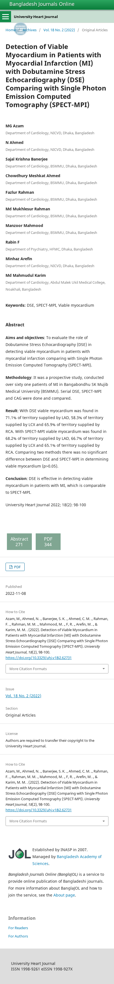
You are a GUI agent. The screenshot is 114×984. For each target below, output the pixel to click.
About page (64, 895)
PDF (17, 566)
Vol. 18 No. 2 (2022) (59, 29)
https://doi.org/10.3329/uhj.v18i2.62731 (39, 657)
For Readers (18, 927)
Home (11, 29)
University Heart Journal (36, 16)
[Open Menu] (5, 16)
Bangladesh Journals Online (41, 4)
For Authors (18, 936)
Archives (30, 29)
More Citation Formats (28, 668)
